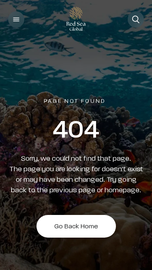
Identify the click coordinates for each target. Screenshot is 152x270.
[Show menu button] (16, 19)
